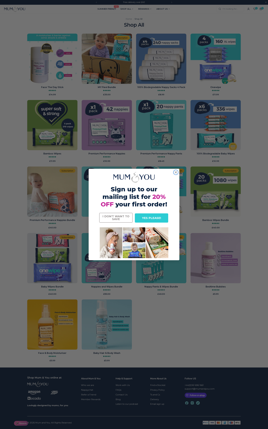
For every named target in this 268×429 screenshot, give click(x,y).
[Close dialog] (175, 172)
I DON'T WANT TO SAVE (115, 218)
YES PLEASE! (151, 218)
